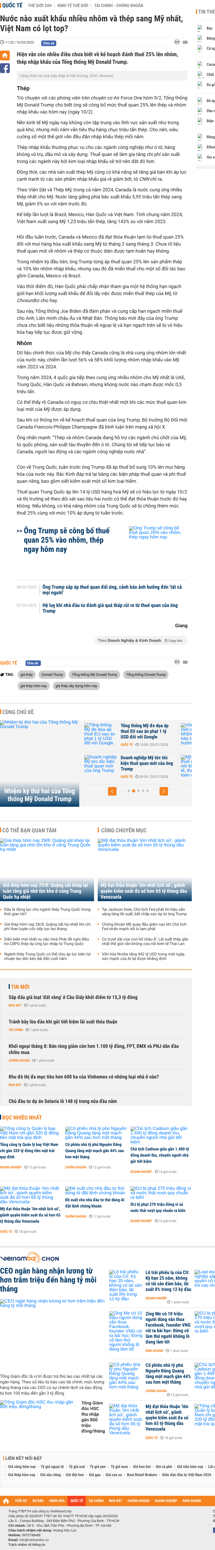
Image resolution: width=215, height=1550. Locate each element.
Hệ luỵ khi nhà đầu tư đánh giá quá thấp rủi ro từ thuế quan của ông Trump (110, 608)
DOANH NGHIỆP (166, 1501)
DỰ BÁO (38, 1501)
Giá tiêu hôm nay (190, 1467)
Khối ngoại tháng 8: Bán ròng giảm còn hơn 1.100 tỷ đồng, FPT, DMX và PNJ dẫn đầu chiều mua (94, 1049)
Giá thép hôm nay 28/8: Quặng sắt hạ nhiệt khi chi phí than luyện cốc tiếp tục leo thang (47, 926)
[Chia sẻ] (5, 68)
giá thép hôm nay (33, 685)
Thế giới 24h (40, 5)
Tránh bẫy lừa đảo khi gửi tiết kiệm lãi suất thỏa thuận (63, 1022)
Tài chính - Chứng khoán (118, 5)
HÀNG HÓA (57, 1501)
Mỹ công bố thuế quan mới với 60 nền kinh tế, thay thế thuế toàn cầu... (156, 763)
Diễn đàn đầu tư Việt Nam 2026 (186, 1475)
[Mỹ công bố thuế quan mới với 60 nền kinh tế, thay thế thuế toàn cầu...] (111, 766)
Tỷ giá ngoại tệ (52, 1467)
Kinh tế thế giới (72, 5)
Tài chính (16, 1030)
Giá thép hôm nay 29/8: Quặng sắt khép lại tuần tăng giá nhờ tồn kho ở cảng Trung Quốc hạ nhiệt (45, 891)
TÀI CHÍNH (95, 1501)
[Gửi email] (185, 42)
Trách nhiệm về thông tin (26, 1545)
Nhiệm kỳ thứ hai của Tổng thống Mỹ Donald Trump (39, 795)
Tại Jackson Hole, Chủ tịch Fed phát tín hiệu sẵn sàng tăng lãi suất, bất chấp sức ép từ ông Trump (144, 911)
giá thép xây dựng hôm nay (76, 685)
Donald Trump (52, 674)
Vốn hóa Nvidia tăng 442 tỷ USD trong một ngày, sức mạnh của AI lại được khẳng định (143, 956)
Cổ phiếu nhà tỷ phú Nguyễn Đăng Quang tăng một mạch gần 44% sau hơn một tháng (94, 1150)
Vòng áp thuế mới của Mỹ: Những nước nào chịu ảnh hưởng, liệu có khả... (155, 731)
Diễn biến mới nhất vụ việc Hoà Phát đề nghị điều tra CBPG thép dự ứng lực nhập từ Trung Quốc (46, 941)
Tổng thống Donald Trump (146, 674)
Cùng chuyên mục (124, 830)
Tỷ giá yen (98, 1467)
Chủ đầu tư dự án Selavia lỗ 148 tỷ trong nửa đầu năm (63, 1101)
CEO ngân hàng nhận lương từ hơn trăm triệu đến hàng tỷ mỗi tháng (48, 1279)
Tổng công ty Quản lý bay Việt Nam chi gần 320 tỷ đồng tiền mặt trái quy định (29, 1150)
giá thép (26, 674)
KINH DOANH (192, 1501)
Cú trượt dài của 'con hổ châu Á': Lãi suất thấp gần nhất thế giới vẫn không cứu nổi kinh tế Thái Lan (145, 941)
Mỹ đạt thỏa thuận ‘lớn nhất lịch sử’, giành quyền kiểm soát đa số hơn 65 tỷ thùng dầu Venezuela (144, 891)
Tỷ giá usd (77, 1467)
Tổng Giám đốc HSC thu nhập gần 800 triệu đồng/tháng (93, 1417)
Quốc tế (12, 5)
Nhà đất (15, 1005)
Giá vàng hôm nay (22, 1467)
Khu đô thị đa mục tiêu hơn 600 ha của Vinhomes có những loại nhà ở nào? (84, 1077)
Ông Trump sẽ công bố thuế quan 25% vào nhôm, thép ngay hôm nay (66, 540)
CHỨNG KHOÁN (138, 1501)
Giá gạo (95, 1475)
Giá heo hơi (142, 1467)
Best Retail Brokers (142, 1475)
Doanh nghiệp (10, 1167)
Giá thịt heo (75, 1475)
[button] (112, 791)
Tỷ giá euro (119, 1467)
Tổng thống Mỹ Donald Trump (94, 674)
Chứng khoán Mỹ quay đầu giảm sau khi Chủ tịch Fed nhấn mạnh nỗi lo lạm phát (144, 926)
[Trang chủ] (5, 55)
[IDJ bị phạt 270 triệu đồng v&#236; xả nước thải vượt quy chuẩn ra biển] (161, 1193)
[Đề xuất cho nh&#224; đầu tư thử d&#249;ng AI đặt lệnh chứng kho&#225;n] (96, 1190)
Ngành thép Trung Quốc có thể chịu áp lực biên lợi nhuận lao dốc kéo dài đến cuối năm (47, 956)
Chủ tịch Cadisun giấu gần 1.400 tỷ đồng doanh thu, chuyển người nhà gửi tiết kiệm (159, 1155)
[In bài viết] (178, 42)
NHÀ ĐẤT (115, 1501)
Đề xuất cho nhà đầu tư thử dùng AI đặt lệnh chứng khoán (94, 1203)
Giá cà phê (164, 1467)
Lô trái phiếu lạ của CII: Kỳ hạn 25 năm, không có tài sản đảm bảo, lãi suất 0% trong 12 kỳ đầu (168, 1281)
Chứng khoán (19, 1060)
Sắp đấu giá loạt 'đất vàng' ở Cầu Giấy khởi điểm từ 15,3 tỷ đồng (73, 997)
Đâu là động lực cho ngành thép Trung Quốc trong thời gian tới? (47, 911)
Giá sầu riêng (50, 1475)
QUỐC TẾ (76, 1501)
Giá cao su (114, 1475)
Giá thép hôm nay (21, 1475)
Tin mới (20, 987)
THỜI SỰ (21, 1501)
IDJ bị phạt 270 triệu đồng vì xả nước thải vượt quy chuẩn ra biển (157, 1207)
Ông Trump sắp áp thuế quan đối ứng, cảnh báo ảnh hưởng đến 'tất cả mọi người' (112, 590)
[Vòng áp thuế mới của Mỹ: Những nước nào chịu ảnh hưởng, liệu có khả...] (111, 734)
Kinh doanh (154, 1351)
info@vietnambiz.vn (34, 1540)
